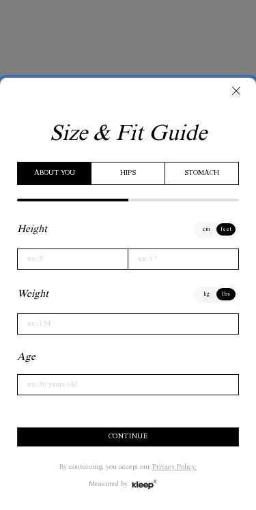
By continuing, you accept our (128, 467)
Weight (32, 294)
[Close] (236, 91)
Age (26, 357)
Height (32, 230)
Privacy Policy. (174, 467)
